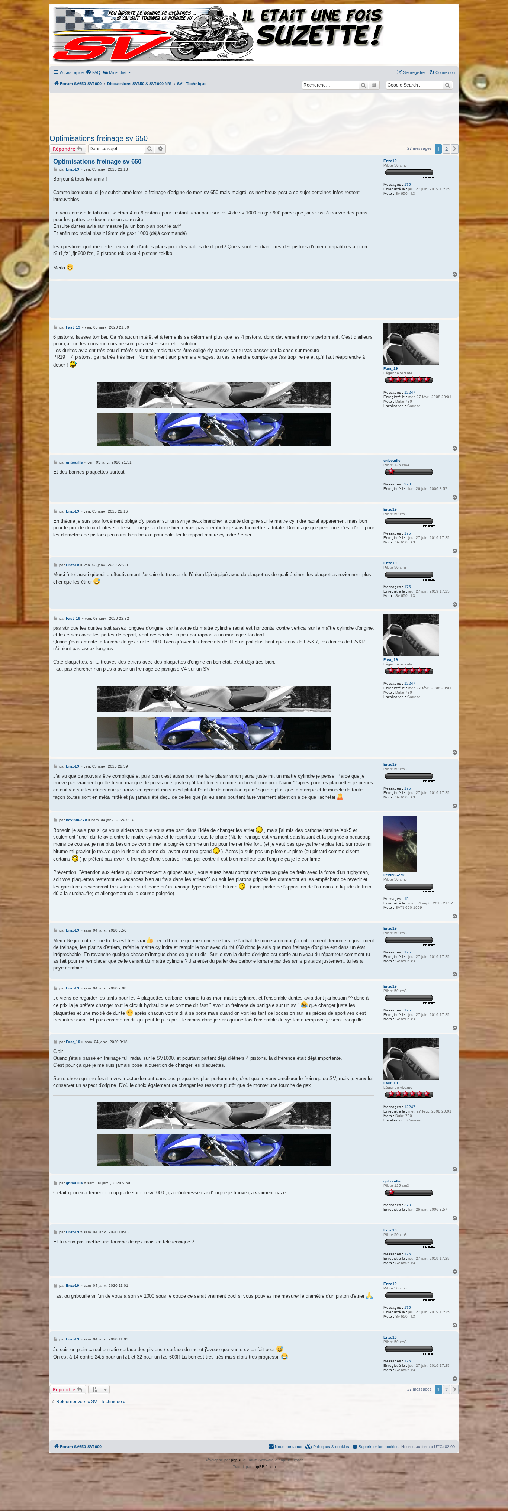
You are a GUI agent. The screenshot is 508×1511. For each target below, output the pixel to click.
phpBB (237, 1460)
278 (407, 484)
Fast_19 (390, 369)
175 (407, 185)
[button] (455, 148)
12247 (409, 392)
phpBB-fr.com (264, 1467)
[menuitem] (93, 72)
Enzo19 (390, 161)
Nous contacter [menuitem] (289, 1446)
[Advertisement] (254, 111)
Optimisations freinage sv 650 (98, 138)
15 (406, 899)
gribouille (392, 460)
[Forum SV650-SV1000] (83, 34)
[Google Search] (447, 85)
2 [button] (446, 148)
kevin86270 (394, 875)
